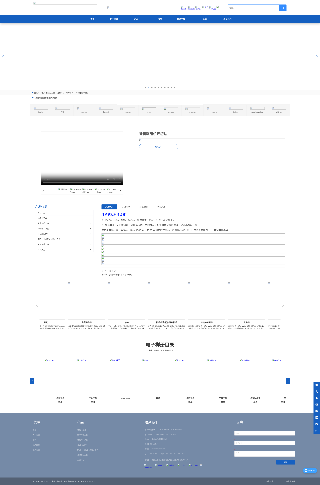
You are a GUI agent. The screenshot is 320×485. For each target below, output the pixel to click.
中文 (62, 112)
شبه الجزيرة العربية (257, 112)
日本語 (149, 112)
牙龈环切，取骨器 (64, 93)
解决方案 (181, 19)
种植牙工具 (50, 93)
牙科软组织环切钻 (81, 93)
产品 (136, 19)
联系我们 (228, 19)
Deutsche (171, 112)
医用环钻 (112, 271)
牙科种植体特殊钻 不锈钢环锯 (120, 275)
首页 (92, 19)
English (41, 112)
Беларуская (84, 112)
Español (106, 112)
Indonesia (214, 112)
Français (127, 112)
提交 (285, 462)
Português (192, 112)
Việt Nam (279, 112)
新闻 (205, 19)
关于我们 (114, 19)
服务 (160, 19)
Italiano (235, 112)
